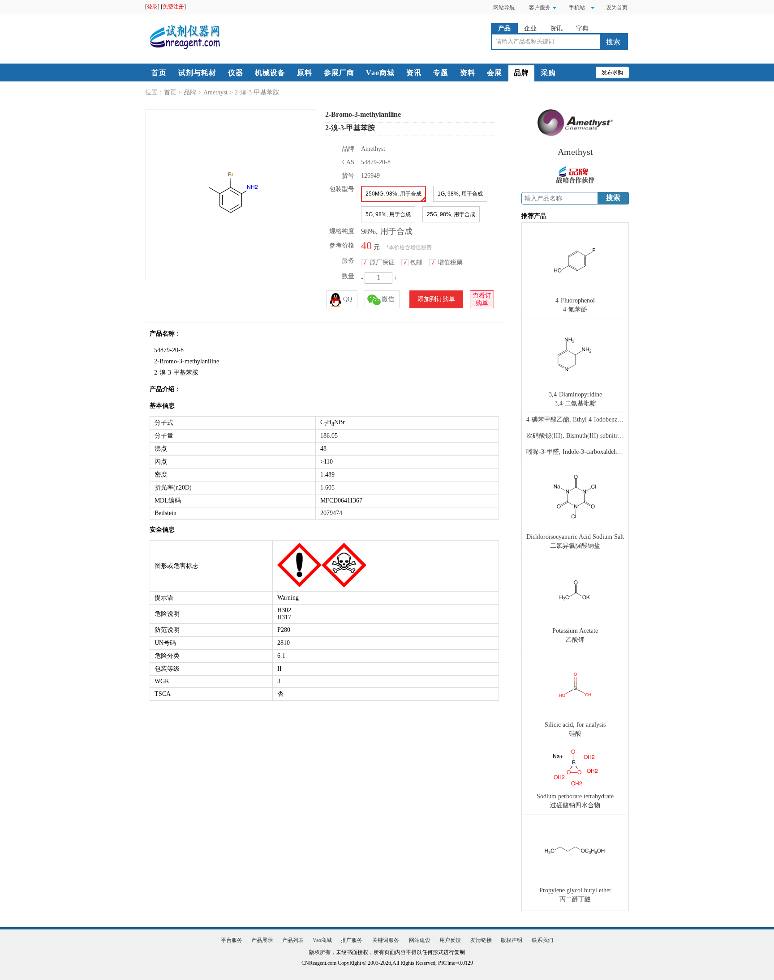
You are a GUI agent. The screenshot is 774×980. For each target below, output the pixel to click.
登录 (152, 7)
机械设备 (270, 73)
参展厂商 (339, 73)
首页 (159, 73)
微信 (388, 299)
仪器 (235, 73)
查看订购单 (482, 299)
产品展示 (262, 940)
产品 (504, 28)
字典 (582, 28)
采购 (548, 73)
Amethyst (215, 92)
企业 (530, 28)
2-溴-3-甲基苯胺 (257, 92)
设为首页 (617, 7)
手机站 (576, 7)
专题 (440, 73)
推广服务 (351, 940)
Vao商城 (380, 73)
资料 (467, 73)
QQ (347, 299)
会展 (494, 73)
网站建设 (419, 940)
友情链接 (481, 940)
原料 (304, 73)
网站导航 (504, 7)
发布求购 (612, 72)
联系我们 (542, 940)
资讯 (556, 28)
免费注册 (173, 7)
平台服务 (231, 940)
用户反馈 (450, 940)
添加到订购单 (436, 299)
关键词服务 (385, 940)
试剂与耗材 (197, 73)
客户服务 (539, 7)
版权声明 (511, 940)
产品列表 (293, 940)
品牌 (521, 73)
